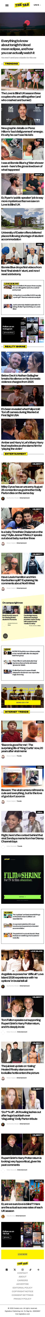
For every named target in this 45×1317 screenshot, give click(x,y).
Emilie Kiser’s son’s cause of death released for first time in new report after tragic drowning (25, 672)
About (22, 1277)
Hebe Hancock (11, 846)
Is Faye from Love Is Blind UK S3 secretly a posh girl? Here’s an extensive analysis (27, 296)
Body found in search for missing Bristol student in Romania (10, 617)
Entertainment (25, 498)
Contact (22, 1273)
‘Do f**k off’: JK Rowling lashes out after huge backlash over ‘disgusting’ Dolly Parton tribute (21, 1115)
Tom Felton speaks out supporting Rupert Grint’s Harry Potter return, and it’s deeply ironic (21, 1023)
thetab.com (18, 1308)
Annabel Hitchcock (12, 623)
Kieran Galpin (11, 543)
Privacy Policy (22, 1299)
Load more (22, 1254)
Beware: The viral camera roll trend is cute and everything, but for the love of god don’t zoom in (22, 793)
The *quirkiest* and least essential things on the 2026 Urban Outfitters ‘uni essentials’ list (26, 917)
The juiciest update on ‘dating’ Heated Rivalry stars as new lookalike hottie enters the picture (20, 1069)
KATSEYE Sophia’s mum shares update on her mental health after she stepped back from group (26, 653)
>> (5, 636)
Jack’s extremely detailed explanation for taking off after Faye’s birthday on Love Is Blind (26, 307)
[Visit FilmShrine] (22, 879)
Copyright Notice (22, 1291)
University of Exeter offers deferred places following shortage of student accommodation (22, 236)
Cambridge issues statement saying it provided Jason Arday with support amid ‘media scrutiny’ (32, 619)
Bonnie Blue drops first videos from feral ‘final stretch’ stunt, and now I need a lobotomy (21, 271)
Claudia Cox (11, 1216)
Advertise (22, 1284)
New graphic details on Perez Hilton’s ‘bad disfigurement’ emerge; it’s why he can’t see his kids (22, 132)
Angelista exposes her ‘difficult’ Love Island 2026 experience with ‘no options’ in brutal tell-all (22, 978)
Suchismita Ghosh (13, 498)
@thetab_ (7, 1237)
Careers (22, 1280)
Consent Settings (22, 1295)
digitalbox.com (24, 1314)
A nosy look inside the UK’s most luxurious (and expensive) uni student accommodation (25, 926)
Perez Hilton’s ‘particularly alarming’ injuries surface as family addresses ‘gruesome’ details (24, 663)
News (9, 625)
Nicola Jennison (33, 625)
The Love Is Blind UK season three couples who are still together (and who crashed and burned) (21, 97)
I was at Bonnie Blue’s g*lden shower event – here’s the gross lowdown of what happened (22, 166)
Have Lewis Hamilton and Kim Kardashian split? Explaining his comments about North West (19, 580)
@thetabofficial (9, 332)
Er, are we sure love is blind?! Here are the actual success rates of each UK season (21, 1207)
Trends (19, 756)
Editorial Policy (22, 1288)
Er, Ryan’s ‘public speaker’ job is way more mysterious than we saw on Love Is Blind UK (22, 201)
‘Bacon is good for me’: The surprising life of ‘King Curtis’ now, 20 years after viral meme (22, 748)
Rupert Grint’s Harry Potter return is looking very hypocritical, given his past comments (21, 1161)
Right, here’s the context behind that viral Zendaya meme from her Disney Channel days (22, 838)
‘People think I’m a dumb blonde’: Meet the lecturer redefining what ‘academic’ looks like (26, 936)
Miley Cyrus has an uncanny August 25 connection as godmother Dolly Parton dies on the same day (21, 490)
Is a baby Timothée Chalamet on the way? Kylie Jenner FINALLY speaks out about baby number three (21, 535)
